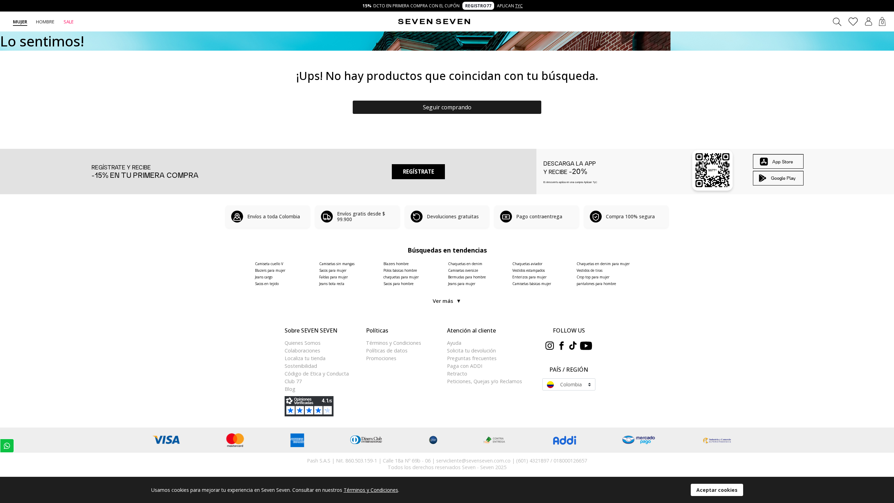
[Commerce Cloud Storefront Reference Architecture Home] (434, 21)
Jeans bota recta (331, 283)
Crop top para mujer (593, 277)
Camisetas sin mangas (336, 263)
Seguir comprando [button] (447, 107)
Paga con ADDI (464, 366)
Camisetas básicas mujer (531, 283)
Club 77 (293, 381)
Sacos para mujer (332, 270)
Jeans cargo (263, 277)
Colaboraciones (302, 350)
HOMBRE (45, 22)
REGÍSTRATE (418, 171)
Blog (290, 389)
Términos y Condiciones (393, 343)
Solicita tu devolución (471, 350)
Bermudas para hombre (467, 277)
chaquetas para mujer (401, 277)
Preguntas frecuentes (472, 358)
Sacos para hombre (398, 283)
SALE (69, 22)
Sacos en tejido (267, 283)
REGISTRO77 (478, 6)
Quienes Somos (303, 343)
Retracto (457, 373)
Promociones (381, 358)
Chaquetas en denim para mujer (603, 263)
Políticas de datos (387, 350)
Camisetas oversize (463, 270)
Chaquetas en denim (465, 263)
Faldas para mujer (333, 277)
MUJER (20, 22)
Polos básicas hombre (400, 270)
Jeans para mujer (461, 283)
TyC (519, 6)
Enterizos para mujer (529, 277)
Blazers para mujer (270, 270)
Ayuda (454, 343)
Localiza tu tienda (305, 358)
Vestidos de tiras (589, 270)
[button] (868, 21)
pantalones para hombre (596, 283)
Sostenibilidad (301, 366)
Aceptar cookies (717, 490)
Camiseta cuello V (269, 263)
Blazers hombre (396, 263)
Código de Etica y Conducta (317, 373)
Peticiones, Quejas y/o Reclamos (484, 381)
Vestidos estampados (528, 270)
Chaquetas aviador (527, 263)
